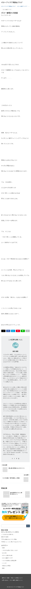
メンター (4, 563)
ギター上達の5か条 (7, 555)
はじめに (4, 553)
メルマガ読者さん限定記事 (9, 560)
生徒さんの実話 (6, 565)
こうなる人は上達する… (7, 534)
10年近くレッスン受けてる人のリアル (11, 541)
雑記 (3, 568)
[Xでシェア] (3, 331)
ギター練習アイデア (7, 9)
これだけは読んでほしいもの (9, 550)
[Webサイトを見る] (12, 458)
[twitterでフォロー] (14, 458)
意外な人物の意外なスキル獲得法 (10, 532)
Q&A (3, 547)
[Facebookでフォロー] (16, 458)
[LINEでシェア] (23, 331)
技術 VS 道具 (4, 536)
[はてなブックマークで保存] (13, 331)
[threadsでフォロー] (18, 458)
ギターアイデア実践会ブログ (11, 2)
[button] (28, 331)
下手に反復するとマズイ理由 (9, 539)
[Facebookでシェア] (8, 331)
